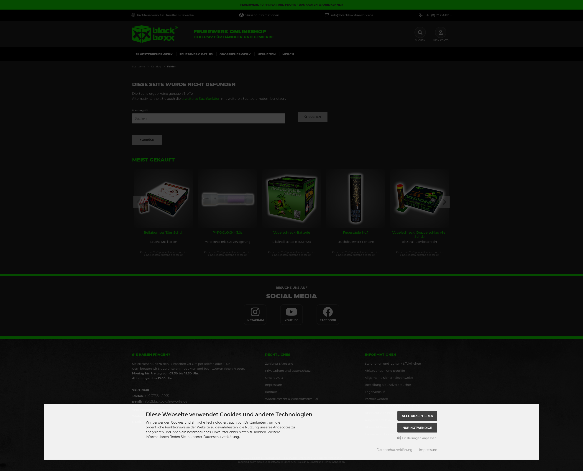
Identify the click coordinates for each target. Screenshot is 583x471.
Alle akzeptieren (417, 416)
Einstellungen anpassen (418, 438)
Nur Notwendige (417, 428)
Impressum (428, 450)
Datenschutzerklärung (394, 450)
